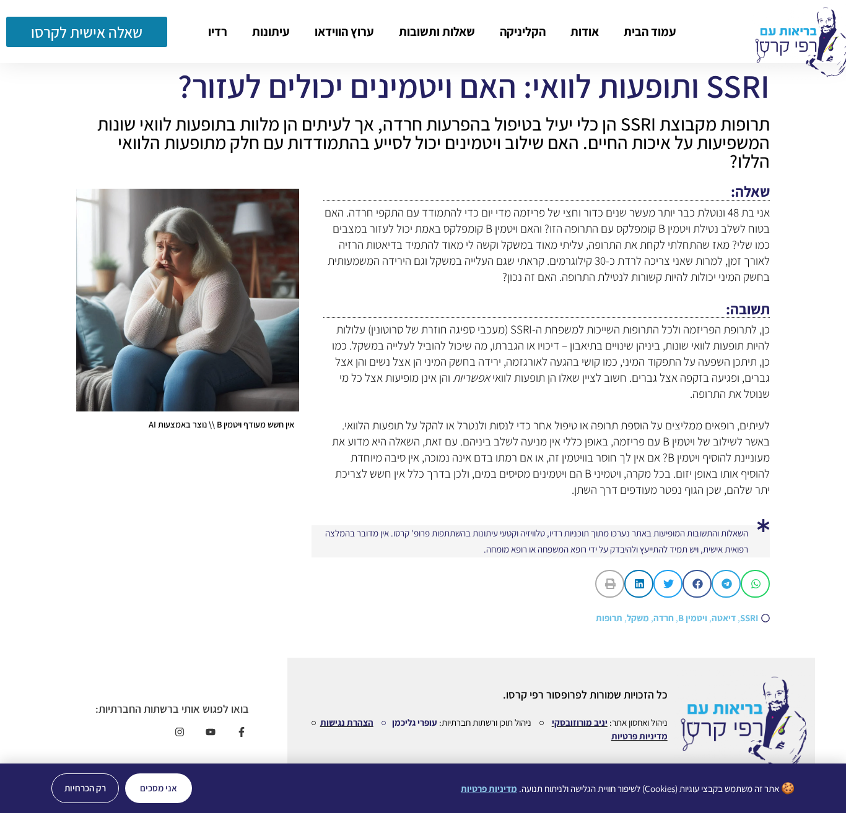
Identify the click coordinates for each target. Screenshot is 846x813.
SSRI (749, 618)
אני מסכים (158, 788)
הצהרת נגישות (346, 722)
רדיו (217, 32)
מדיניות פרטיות (639, 736)
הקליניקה (523, 32)
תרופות (609, 618)
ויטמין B (692, 618)
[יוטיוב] (210, 732)
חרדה (663, 618)
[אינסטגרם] (179, 732)
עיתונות (271, 32)
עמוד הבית (650, 32)
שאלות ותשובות (437, 32)
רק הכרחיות (85, 788)
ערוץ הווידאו (344, 32)
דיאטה (724, 618)
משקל (638, 618)
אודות (584, 32)
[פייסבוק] (241, 732)
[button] (755, 584)
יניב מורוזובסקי (580, 722)
